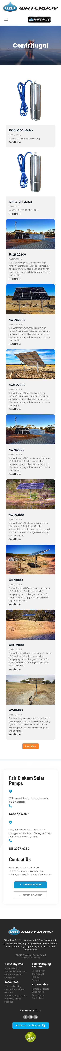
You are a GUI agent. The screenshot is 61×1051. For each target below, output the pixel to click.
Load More (30, 746)
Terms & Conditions (30, 957)
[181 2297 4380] (10, 841)
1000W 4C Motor (21, 130)
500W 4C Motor (20, 202)
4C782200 (16, 450)
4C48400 (16, 710)
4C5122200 (17, 385)
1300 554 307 (19, 814)
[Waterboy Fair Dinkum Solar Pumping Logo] (30, 7)
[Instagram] (30, 1017)
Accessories (40, 984)
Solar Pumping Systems (41, 965)
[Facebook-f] (25, 1017)
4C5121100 (16, 645)
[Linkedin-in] (35, 1017)
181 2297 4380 (19, 849)
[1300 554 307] (10, 806)
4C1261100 (16, 515)
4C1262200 (17, 320)
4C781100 (16, 580)
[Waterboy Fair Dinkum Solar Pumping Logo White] (30, 931)
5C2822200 (17, 254)
